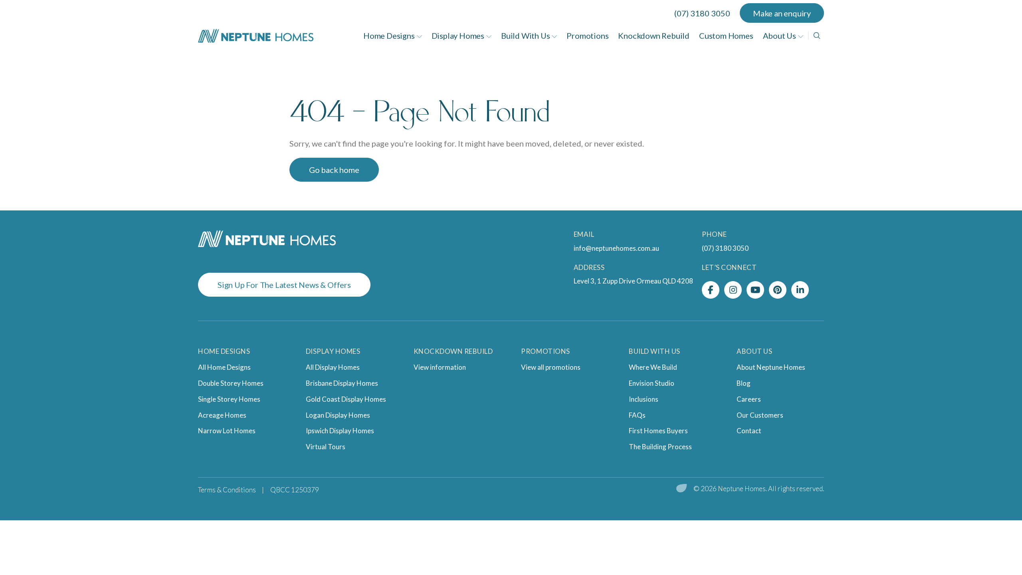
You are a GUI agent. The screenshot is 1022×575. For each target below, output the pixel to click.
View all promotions (550, 367)
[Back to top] (994, 537)
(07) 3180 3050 (702, 13)
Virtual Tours (325, 446)
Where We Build (653, 367)
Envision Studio (651, 383)
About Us (779, 35)
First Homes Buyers (658, 430)
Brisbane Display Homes (342, 383)
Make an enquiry (782, 13)
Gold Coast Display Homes (346, 399)
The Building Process (660, 446)
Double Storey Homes (230, 383)
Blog (744, 383)
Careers (749, 399)
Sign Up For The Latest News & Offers (284, 284)
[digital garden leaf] (681, 489)
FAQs (637, 415)
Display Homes (458, 35)
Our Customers (760, 415)
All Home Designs (224, 367)
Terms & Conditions (227, 490)
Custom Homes (726, 35)
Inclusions (643, 399)
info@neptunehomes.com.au (616, 248)
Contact (749, 430)
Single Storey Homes (229, 399)
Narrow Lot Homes (227, 430)
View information (440, 367)
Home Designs (389, 35)
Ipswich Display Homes (340, 430)
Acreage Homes (222, 415)
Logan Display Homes (338, 415)
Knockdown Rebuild (653, 35)
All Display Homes (333, 367)
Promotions (587, 35)
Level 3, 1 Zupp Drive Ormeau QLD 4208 (633, 281)
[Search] (817, 36)
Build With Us (525, 35)
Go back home (334, 169)
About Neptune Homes (771, 367)
